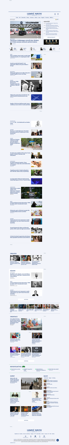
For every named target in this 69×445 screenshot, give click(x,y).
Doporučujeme (12, 161)
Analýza (11, 138)
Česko (17, 17)
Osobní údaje (38, 433)
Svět (20, 17)
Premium (47, 17)
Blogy (46, 376)
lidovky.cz (34, 430)
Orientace (32, 17)
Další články (26, 299)
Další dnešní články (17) (51, 37)
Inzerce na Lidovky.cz (26, 433)
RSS (30, 437)
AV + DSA (49, 433)
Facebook (35, 437)
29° (57, 19)
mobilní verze (12, 442)
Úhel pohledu (12, 71)
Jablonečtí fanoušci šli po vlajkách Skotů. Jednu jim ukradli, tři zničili (51, 34)
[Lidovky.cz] (34, 14)
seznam (46, 433)
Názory (27, 17)
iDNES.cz (51, 17)
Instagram (44, 437)
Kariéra (53, 433)
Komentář (12, 129)
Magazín (43, 17)
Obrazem (11, 80)
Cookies (42, 433)
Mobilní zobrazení (25, 437)
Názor (11, 54)
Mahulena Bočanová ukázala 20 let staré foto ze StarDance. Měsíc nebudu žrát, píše (52, 31)
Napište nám (17, 433)
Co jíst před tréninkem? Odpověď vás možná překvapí (52, 24)
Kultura (36, 17)
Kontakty (20, 433)
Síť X (39, 437)
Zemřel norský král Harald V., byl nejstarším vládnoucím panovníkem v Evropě (52, 28)
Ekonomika (23, 17)
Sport (39, 17)
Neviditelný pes (16, 366)
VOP (35, 433)
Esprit (12, 376)
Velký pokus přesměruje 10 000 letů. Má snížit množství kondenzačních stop (52, 26)
